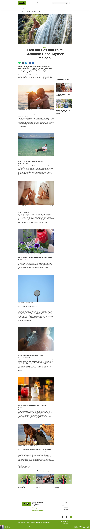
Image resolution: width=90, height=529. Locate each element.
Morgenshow (24, 8)
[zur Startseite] (22, 3)
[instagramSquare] (63, 517)
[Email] (26, 63)
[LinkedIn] (33, 63)
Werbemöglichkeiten (63, 505)
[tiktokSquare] (66, 517)
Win (34, 8)
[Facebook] (30, 63)
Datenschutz (33, 522)
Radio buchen (48, 8)
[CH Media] (64, 523)
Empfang (66, 507)
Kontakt (66, 509)
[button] (37, 3)
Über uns (42, 8)
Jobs (67, 504)
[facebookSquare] (59, 517)
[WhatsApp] (19, 63)
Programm (30, 8)
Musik (19, 8)
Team (66, 502)
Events (38, 8)
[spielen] (18, 527)
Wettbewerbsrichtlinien (45, 522)
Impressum (38, 522)
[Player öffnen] (88, 527)
